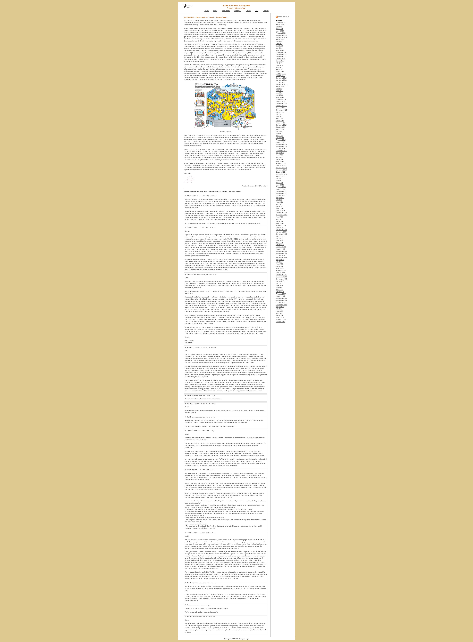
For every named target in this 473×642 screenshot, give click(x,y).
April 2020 (279, 29)
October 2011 (280, 195)
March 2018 (280, 50)
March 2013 (280, 161)
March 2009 (280, 245)
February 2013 (281, 163)
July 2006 (279, 309)
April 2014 (279, 136)
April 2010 (279, 221)
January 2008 (280, 272)
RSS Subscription (283, 16)
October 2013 (280, 148)
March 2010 (280, 223)
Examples (237, 11)
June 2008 (279, 264)
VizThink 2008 (214, 20)
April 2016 (279, 95)
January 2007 (280, 296)
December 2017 (281, 54)
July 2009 (279, 238)
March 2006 (280, 317)
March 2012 (280, 185)
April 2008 (279, 266)
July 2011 (279, 200)
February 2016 (281, 99)
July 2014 (279, 131)
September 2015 (281, 110)
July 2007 (279, 283)
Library (248, 11)
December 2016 (281, 78)
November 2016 (281, 80)
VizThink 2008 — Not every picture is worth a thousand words (205, 17)
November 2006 (281, 300)
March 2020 (280, 31)
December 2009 (281, 230)
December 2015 (281, 103)
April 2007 (279, 290)
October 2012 (280, 172)
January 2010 (280, 228)
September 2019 (281, 37)
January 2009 (280, 249)
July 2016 (279, 89)
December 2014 (281, 125)
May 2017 (279, 67)
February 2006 (281, 320)
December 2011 (281, 191)
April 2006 (279, 315)
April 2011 (279, 206)
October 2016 (280, 82)
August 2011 (280, 198)
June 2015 (279, 116)
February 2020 (281, 33)
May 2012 (279, 181)
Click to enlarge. (225, 132)
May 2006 (279, 313)
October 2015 (280, 108)
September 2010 (281, 215)
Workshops (226, 11)
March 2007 (280, 292)
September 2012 (281, 174)
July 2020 (279, 27)
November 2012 (281, 170)
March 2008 (280, 268)
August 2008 (280, 260)
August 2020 (280, 24)
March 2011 (280, 208)
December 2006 (281, 298)
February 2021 (281, 22)
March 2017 (280, 71)
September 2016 (281, 84)
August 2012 (280, 176)
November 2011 (281, 193)
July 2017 (279, 63)
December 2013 (281, 144)
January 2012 (280, 189)
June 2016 (279, 91)
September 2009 (281, 234)
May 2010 (279, 219)
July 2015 (279, 114)
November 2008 (281, 253)
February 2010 (281, 225)
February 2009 (281, 247)
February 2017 (281, 74)
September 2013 (281, 151)
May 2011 (279, 204)
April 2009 (279, 243)
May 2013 (279, 157)
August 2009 (280, 236)
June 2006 (279, 311)
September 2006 (281, 305)
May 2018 (279, 48)
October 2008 (280, 255)
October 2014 (280, 127)
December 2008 (281, 251)
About (215, 11)
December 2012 (281, 168)
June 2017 (279, 65)
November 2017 (281, 56)
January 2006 (280, 322)
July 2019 (279, 41)
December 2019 (281, 35)
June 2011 (279, 202)
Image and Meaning (194, 213)
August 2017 (280, 61)
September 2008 (281, 257)
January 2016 (280, 101)
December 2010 (281, 213)
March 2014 (280, 138)
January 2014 (280, 142)
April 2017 (279, 69)
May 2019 (279, 44)
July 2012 (279, 178)
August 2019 (280, 39)
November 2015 (281, 106)
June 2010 (279, 217)
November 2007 (281, 277)
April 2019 (279, 46)
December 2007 (281, 275)
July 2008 (279, 262)
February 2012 (281, 187)
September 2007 (281, 279)
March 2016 (280, 97)
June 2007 (279, 285)
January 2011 (280, 210)
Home (206, 11)
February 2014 (281, 140)
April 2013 (279, 159)
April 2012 (279, 183)
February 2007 (281, 294)
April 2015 (279, 119)
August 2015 (280, 112)
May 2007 (279, 288)
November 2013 (281, 146)
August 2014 (280, 129)
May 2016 (279, 93)
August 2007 (280, 281)
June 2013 (279, 155)
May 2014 (279, 134)
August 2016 (280, 86)
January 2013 (280, 166)
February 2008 (281, 270)
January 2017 (280, 76)
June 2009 (279, 240)
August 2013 (280, 153)
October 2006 (280, 302)
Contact (266, 11)
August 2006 (280, 307)
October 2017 (280, 59)
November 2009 (281, 232)
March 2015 (280, 121)
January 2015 (280, 123)
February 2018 (281, 52)
